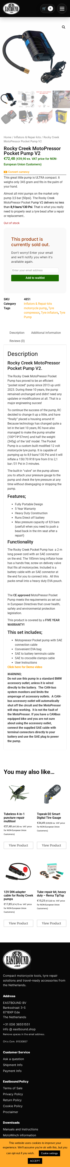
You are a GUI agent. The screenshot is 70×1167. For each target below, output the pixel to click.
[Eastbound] (11, 8)
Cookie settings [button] (49, 1153)
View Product (18, 845)
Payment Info (12, 1071)
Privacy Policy (13, 1094)
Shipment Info (13, 1065)
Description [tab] (17, 332)
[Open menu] (62, 9)
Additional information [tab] (46, 332)
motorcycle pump (35, 308)
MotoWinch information (19, 1135)
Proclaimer (10, 1112)
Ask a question (13, 1059)
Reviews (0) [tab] (17, 341)
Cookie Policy (13, 1106)
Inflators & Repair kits (27, 137)
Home (7, 137)
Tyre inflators (49, 312)
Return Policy (12, 1100)
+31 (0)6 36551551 (16, 1024)
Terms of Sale (12, 1088)
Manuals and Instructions (20, 1129)
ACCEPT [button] (35, 1161)
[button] (63, 27)
